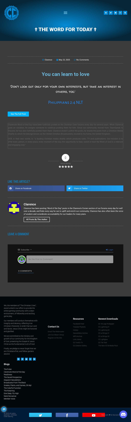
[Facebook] (106, 13)
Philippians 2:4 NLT (65, 102)
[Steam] (125, 13)
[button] (65, 13)
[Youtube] (116, 13)
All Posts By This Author (36, 219)
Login (110, 250)
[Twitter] (111, 13)
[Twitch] (120, 13)
